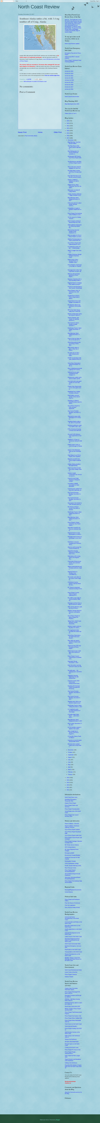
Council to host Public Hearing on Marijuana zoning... (74, 480)
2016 (68, 777)
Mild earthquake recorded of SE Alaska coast (35, 81)
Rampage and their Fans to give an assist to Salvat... (75, 603)
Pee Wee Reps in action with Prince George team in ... (75, 172)
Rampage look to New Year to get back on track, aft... (75, 270)
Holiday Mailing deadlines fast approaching (74, 465)
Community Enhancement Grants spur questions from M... (74, 563)
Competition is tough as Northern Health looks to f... (74, 210)
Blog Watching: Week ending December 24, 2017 (74, 199)
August (70, 757)
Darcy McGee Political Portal (72, 907)
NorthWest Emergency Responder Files (71, 800)
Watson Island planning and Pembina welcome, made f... (75, 568)
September (71, 754)
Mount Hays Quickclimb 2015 (72, 1006)
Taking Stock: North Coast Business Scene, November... (74, 622)
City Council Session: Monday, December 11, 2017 (74, 499)
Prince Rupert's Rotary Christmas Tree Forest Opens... (74, 524)
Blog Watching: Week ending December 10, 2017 (74, 519)
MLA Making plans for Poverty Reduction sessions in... (73, 153)
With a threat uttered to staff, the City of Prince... (75, 607)
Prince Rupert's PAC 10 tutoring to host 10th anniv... (74, 292)
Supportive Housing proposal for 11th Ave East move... (74, 552)
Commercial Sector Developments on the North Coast (72, 918)
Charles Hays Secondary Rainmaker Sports (71, 989)
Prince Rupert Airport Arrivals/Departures (70, 871)
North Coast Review (38, 6)
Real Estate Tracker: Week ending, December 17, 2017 (74, 329)
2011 (68, 790)
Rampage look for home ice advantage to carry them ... (75, 538)
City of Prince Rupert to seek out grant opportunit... (74, 407)
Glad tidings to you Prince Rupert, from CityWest (74, 456)
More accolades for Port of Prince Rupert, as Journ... (75, 236)
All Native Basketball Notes (72, 1041)
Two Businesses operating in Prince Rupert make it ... (74, 163)
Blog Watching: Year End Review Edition (74, 143)
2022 (68, 125)
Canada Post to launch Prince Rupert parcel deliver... (73, 297)
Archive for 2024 (69, 71)
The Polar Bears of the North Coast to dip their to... (74, 147)
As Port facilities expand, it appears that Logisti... (74, 728)
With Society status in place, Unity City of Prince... (73, 349)
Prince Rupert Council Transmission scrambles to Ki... (74, 657)
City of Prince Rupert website (72, 829)
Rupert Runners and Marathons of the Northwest (73, 1060)
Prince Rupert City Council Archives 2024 (71, 815)
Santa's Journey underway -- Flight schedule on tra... (75, 194)
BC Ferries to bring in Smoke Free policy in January (74, 508)
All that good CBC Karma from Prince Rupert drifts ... (74, 158)
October (70, 752)
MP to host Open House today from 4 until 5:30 (74, 310)
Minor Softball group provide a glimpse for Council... (75, 369)
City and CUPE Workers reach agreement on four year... (74, 436)
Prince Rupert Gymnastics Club (73, 1016)
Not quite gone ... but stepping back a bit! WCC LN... (75, 672)
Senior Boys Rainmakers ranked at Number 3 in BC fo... (74, 364)
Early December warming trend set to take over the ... (75, 666)
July (69, 759)
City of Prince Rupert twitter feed (73, 835)
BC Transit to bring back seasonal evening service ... (75, 589)
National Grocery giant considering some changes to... (73, 373)
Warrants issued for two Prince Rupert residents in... (74, 460)
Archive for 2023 (69, 73)
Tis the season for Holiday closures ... (74, 218)
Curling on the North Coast (71, 1047)
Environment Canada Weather (72, 855)
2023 (68, 123)
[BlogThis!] (37, 79)
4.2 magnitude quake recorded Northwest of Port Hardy (74, 711)
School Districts (69, 892)
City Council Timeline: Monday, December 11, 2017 (74, 412)
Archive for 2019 (69, 82)
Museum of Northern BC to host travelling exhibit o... (74, 279)
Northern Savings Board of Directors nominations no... (74, 612)
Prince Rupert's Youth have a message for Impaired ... (75, 266)
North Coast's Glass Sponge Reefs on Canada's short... (73, 261)
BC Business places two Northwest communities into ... (74, 306)
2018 (68, 135)
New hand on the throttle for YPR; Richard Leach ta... (75, 503)
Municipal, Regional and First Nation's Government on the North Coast (72, 940)
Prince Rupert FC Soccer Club (72, 1049)
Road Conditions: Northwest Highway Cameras (72, 826)
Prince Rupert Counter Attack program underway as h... (73, 594)
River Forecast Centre (70, 867)
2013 (68, 785)
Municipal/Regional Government (73, 889)
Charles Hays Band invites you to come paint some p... (74, 388)
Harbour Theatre (69, 976)
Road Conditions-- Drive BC (72, 823)
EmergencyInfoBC (69, 853)
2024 (68, 120)
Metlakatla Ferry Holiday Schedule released (74, 392)
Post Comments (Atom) (31, 135)
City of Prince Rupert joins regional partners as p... (74, 243)
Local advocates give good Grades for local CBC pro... (74, 383)
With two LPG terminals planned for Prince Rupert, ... (74, 275)
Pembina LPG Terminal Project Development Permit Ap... (74, 687)
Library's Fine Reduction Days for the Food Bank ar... (74, 451)
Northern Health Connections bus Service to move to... (75, 475)
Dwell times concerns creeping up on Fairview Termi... (74, 543)
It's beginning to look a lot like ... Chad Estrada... (74, 247)
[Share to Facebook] (40, 79)
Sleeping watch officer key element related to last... (74, 702)
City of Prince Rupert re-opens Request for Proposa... (74, 617)
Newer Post (22, 132)
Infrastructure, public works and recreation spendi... (75, 378)
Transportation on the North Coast (73, 951)
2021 (68, 128)
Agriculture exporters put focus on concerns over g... (74, 529)
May (69, 764)
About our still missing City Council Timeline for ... (74, 547)
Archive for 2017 (69, 87)
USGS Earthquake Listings (72, 863)
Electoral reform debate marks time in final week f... (74, 745)
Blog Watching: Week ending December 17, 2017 (74, 335)
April (69, 767)
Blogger (58, 1119)
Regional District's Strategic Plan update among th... (75, 283)
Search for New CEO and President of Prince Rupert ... (74, 647)
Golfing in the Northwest (71, 1063)
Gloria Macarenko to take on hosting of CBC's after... (74, 344)
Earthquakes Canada (70, 861)
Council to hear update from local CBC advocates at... (75, 489)
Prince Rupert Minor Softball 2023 (73, 1018)
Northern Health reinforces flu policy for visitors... (74, 627)
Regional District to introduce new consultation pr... (72, 573)
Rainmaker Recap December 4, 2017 (73, 662)
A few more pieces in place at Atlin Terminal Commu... (74, 204)
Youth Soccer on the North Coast (73, 1024)
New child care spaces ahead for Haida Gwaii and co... (74, 642)
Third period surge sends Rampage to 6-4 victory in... (74, 418)
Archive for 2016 (69, 89)
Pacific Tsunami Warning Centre (73, 865)
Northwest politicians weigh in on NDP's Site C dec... (75, 426)
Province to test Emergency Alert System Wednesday (75, 287)
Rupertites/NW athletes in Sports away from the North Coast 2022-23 (73, 1066)
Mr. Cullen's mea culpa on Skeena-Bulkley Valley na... (74, 599)
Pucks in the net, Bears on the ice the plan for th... (74, 339)
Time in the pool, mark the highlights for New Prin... (74, 167)
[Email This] (35, 79)
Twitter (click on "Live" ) (71, 113)
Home (40, 132)
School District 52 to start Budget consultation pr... (74, 301)
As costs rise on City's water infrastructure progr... (73, 354)
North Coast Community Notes (73, 943)
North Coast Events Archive (72, 96)
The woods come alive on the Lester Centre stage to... (74, 578)
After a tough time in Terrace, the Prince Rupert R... (73, 733)
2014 (68, 782)
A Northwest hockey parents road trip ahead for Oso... (74, 584)
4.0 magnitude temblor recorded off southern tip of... (74, 631)
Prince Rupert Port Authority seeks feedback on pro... (75, 214)
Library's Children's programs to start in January (73, 181)
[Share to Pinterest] (41, 79)
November (71, 750)
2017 (68, 138)
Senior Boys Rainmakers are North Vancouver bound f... (74, 637)
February (70, 772)
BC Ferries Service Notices (72, 845)
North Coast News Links (71, 797)
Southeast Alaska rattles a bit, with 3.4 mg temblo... (74, 422)
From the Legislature (70, 905)
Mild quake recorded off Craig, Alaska (74, 190)
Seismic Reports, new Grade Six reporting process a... (73, 319)
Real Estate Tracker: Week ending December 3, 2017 (75, 706)
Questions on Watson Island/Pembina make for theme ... (75, 402)
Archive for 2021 (69, 78)
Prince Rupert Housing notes (72, 809)
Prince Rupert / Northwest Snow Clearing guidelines (73, 61)
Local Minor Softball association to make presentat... (73, 485)
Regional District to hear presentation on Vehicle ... (75, 533)
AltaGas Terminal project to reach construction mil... (74, 239)
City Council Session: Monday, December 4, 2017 (74, 698)
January (70, 774)
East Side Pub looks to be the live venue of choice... (75, 176)
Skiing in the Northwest (71, 1039)
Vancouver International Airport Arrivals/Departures (72, 878)
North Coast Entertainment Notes (73, 970)
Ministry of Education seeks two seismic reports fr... (75, 314)
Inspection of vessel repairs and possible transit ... (75, 741)
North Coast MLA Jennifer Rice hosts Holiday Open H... (75, 469)
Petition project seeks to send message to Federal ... (75, 446)
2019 (68, 133)
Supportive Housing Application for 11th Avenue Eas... (73, 677)
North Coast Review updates (72, 43)
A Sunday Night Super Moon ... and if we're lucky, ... (73, 716)
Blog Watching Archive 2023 (72, 104)
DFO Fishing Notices (70, 847)
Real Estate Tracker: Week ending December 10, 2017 (74, 513)
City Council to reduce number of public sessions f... (73, 324)
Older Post (58, 132)
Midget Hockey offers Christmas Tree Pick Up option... (74, 186)
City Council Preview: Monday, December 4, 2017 (74, 693)
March (70, 769)
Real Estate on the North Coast (73, 949)
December (71, 140)
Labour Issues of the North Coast (73, 936)
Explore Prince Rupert (70, 803)
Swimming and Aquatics (71, 1026)
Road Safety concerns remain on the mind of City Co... (74, 397)
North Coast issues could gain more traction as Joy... (74, 652)
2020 (68, 130)
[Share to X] (38, 79)
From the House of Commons (72, 903)
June (69, 762)
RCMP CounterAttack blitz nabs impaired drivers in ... (74, 359)
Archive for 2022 (69, 75)
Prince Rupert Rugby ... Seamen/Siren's (71, 1052)
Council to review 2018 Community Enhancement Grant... (74, 682)
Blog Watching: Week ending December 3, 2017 (75, 720)
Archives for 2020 (69, 80)
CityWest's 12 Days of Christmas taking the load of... (75, 441)
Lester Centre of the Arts (71, 972)
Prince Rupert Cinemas (71, 974)
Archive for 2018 (69, 84)
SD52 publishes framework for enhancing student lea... (75, 226)
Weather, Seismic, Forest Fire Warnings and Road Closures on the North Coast (73, 959)
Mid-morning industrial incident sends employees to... (73, 231)
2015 (68, 780)
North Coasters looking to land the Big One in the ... (75, 221)
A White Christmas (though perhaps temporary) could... (74, 256)
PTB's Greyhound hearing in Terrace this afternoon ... (74, 430)
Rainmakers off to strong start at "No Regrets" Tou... (74, 557)
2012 (68, 787)
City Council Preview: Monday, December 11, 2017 (74, 494)
